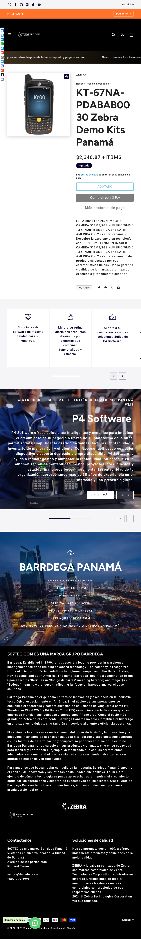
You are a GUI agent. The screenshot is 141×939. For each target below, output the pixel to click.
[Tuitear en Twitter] (112, 288)
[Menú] (9, 35)
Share (86, 287)
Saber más (100, 495)
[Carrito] (131, 35)
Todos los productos (97, 84)
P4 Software (22, 433)
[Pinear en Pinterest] (105, 288)
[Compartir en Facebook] (99, 288)
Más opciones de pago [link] (105, 208)
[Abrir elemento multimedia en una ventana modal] (66, 76)
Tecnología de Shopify (63, 928)
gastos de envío (89, 174)
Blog (125, 495)
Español (126, 4)
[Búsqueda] (113, 35)
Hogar (79, 84)
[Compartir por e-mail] (118, 288)
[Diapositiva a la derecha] (122, 376)
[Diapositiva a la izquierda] (113, 376)
